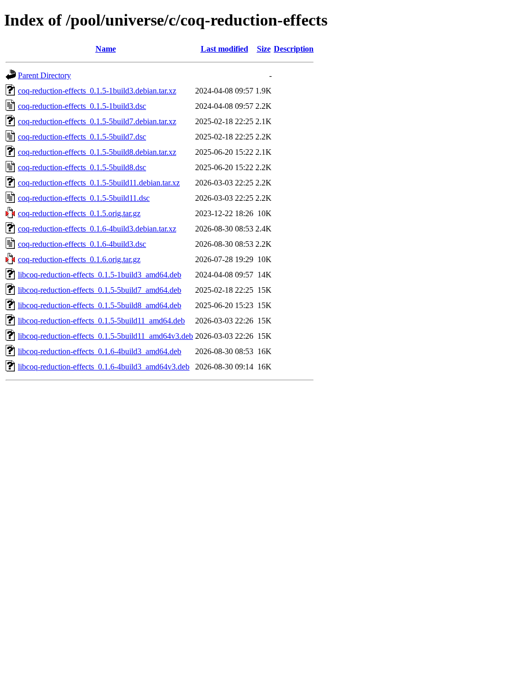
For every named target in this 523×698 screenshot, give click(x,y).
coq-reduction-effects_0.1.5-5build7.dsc (82, 136)
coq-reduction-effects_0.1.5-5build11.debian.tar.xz (99, 182)
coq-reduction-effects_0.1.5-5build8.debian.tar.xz (97, 152)
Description (294, 48)
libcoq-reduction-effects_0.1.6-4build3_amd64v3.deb (103, 366)
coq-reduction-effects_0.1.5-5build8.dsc (82, 167)
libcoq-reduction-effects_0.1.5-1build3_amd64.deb (99, 274)
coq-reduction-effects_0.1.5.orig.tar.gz (79, 213)
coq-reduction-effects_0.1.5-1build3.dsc (82, 106)
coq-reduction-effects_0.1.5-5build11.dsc (84, 198)
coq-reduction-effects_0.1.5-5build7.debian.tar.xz (97, 121)
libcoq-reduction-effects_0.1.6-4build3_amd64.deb (99, 351)
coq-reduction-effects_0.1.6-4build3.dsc (82, 244)
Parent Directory (44, 75)
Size (264, 48)
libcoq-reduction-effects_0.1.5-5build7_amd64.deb (99, 290)
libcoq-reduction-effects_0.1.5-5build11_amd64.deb (101, 320)
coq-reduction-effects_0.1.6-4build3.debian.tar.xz (97, 228)
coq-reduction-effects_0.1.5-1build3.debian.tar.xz (97, 90)
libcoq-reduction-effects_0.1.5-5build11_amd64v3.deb (105, 336)
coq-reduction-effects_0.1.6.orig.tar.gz (79, 259)
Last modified (224, 48)
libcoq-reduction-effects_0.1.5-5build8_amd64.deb (99, 305)
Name (106, 48)
